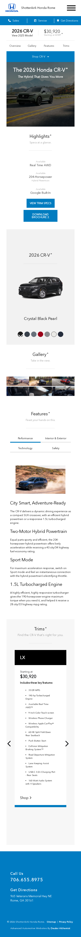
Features (49, 45)
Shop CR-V (38, 56)
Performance (25, 438)
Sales (15, 20)
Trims (66, 45)
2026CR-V (22, 31)
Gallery (32, 45)
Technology (25, 448)
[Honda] (11, 8)
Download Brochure (40, 216)
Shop (24, 798)
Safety (55, 448)
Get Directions (69, 20)
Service (42, 20)
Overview (15, 45)
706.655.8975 (26, 880)
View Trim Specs (40, 203)
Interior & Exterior (55, 438)
